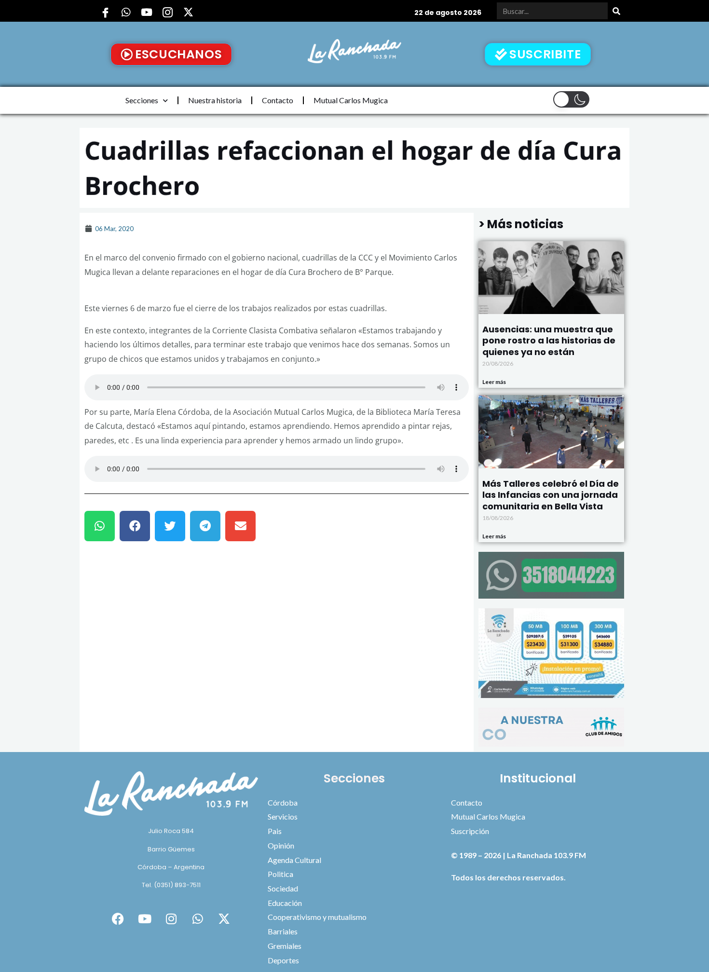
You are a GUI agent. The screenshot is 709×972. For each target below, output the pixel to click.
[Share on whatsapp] (99, 526)
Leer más (494, 381)
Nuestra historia (215, 100)
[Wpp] (126, 12)
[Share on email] (240, 526)
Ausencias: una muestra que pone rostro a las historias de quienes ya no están (548, 340)
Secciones (141, 100)
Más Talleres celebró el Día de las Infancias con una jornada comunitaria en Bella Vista (550, 495)
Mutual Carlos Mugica (351, 100)
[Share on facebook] (135, 526)
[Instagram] (167, 12)
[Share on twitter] (170, 526)
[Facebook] (105, 12)
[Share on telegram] (205, 526)
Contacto (277, 100)
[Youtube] (146, 12)
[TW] (188, 12)
